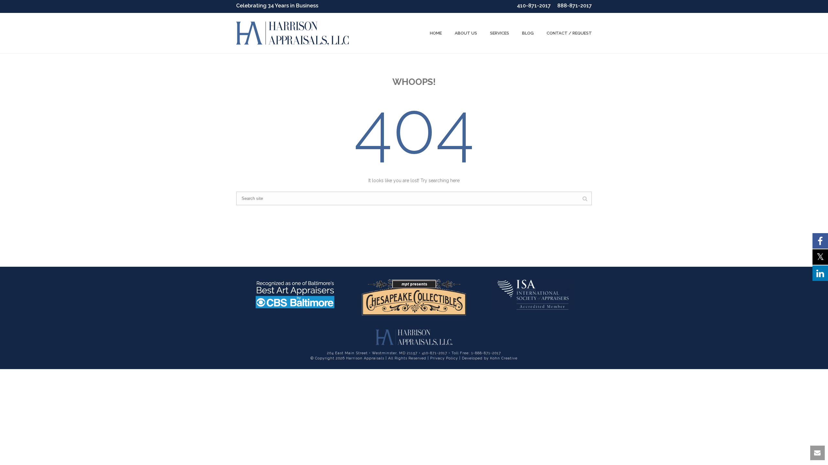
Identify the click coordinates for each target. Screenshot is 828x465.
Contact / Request (569, 33)
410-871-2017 (534, 6)
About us (466, 33)
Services (499, 33)
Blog (528, 33)
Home (436, 33)
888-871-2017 (574, 6)
